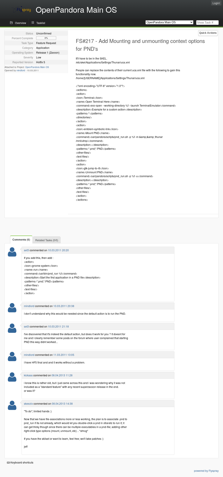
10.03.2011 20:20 (58, 250)
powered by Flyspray (206, 470)
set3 (26, 250)
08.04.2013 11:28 (62, 375)
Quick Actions (208, 32)
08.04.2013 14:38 (62, 403)
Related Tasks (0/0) (46, 240)
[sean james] (12, 310)
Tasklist (40, 23)
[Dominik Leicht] (12, 380)
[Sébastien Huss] (12, 254)
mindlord (21, 70)
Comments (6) (21, 239)
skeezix (28, 403)
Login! (216, 3)
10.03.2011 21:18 (58, 326)
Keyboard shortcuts (21, 462)
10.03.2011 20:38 (63, 306)
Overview (20, 23)
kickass (28, 375)
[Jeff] (12, 408)
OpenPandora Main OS (37, 67)
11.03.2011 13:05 (63, 354)
